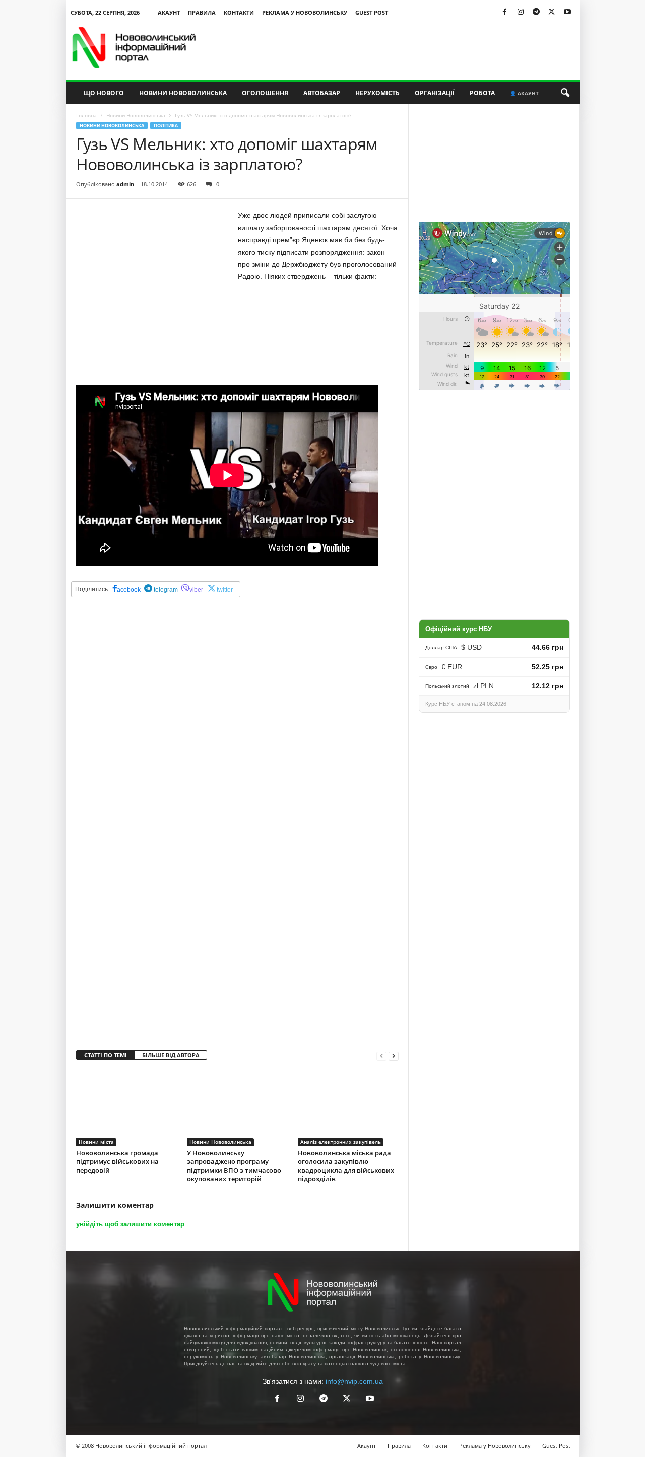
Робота (482, 93)
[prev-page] (381, 1055)
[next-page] (394, 1055)
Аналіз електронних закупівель (340, 1141)
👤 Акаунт (524, 93)
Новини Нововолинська (183, 93)
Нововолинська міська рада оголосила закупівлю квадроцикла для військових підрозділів (346, 1165)
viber (196, 589)
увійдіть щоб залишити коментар (130, 1224)
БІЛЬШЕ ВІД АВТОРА (171, 1055)
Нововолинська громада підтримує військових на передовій (117, 1161)
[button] (565, 93)
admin (125, 184)
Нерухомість (377, 93)
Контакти (239, 12)
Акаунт (169, 12)
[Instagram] (520, 12)
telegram (165, 589)
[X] (552, 12)
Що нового (104, 93)
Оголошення (265, 93)
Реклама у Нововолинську (304, 12)
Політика (166, 125)
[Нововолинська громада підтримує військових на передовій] (126, 1108)
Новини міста (96, 1141)
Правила (202, 12)
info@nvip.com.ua (354, 1381)
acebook (129, 589)
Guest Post (371, 12)
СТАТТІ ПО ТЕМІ (105, 1055)
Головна (86, 115)
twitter (225, 589)
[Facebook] (505, 12)
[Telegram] (536, 12)
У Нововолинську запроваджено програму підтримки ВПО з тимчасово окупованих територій (234, 1165)
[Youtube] (567, 12)
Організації (435, 93)
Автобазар (321, 93)
